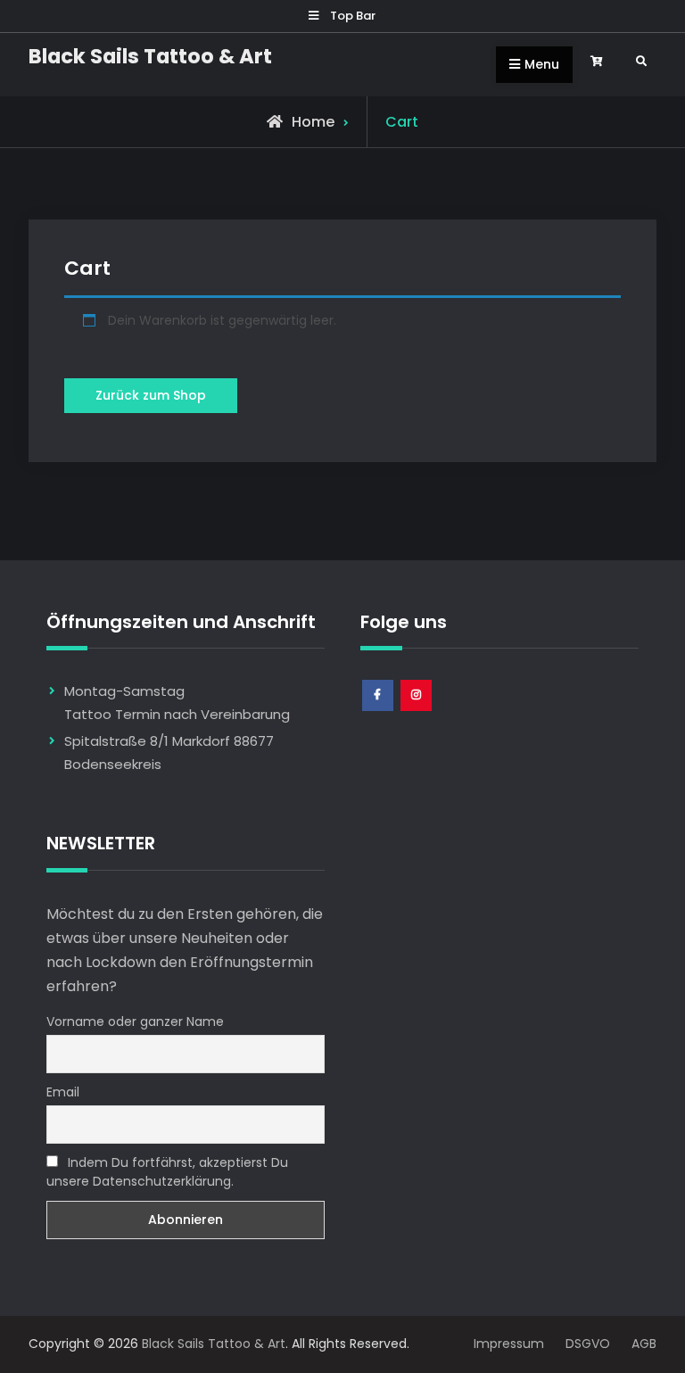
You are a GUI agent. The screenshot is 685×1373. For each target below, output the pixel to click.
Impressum (518, 1343)
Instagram (417, 710)
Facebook (378, 710)
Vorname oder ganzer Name (135, 1021)
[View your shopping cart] (599, 62)
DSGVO (594, 1343)
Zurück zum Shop (150, 395)
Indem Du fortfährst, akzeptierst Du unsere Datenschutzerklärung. (167, 1172)
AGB (640, 1343)
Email (62, 1092)
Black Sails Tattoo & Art (150, 56)
